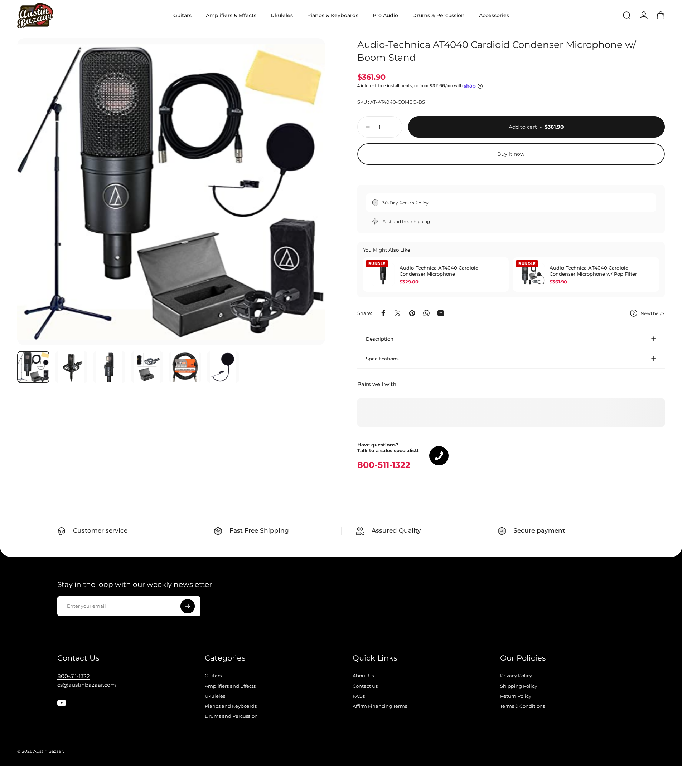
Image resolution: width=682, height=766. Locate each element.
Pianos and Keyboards (231, 706)
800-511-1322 (383, 465)
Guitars (213, 675)
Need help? (652, 313)
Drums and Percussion (231, 716)
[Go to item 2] (71, 367)
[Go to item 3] (109, 367)
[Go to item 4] (147, 367)
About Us (363, 675)
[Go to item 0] (33, 367)
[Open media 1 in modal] (171, 192)
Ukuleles (215, 696)
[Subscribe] (187, 606)
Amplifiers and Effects (230, 686)
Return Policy (515, 696)
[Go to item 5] (185, 367)
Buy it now (510, 154)
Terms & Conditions (522, 706)
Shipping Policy (518, 686)
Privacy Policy (516, 675)
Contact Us (365, 686)
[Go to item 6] (223, 367)
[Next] (306, 209)
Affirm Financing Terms (380, 706)
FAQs (359, 696)
